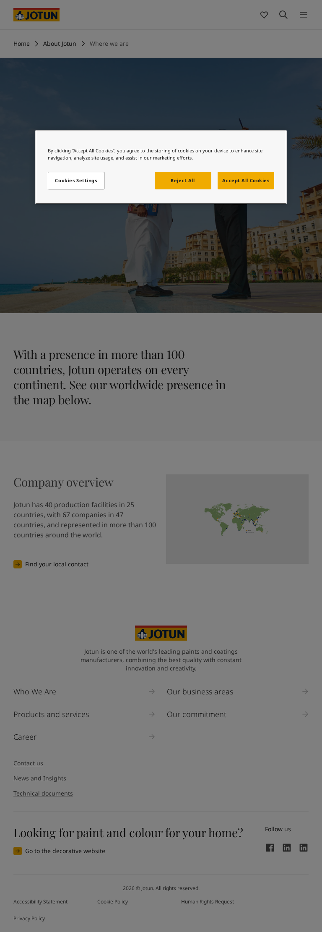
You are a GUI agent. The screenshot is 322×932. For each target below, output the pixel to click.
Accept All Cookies (245, 180)
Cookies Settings (76, 180)
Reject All (183, 180)
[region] (161, 167)
